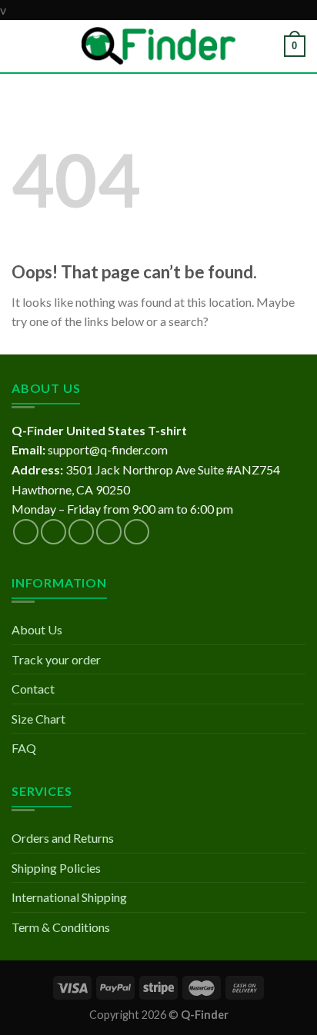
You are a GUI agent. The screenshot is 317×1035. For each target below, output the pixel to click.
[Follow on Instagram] (53, 531)
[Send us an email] (109, 531)
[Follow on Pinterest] (136, 531)
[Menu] (21, 46)
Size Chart (38, 718)
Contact (33, 688)
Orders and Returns (63, 837)
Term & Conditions (61, 927)
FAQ (24, 747)
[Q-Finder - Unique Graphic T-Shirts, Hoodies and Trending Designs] (158, 46)
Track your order (56, 659)
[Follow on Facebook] (25, 531)
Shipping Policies (56, 867)
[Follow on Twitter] (81, 531)
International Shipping (69, 897)
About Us (37, 629)
